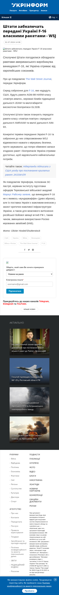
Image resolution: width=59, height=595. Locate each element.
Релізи (33, 506)
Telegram (44, 301)
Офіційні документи (35, 500)
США (6, 238)
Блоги (33, 476)
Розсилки (15, 571)
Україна (16, 238)
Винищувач (35, 238)
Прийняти (29, 591)
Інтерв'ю (34, 463)
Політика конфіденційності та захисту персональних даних (18, 551)
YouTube (21, 304)
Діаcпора (15, 497)
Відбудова (15, 463)
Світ (13, 480)
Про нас (14, 513)
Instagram (8, 304)
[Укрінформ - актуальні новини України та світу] (30, 4)
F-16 (31, 90)
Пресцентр (34, 10)
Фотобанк (23, 10)
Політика (15, 467)
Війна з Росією (10, 243)
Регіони (14, 484)
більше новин (29, 309)
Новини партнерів (35, 490)
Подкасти (35, 454)
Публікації (35, 459)
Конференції (36, 495)
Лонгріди (34, 484)
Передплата (16, 522)
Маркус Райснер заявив (16, 194)
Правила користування (17, 531)
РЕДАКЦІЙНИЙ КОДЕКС (17, 566)
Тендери (15, 537)
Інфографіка (36, 480)
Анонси (44, 10)
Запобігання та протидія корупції (18, 542)
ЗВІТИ (13, 560)
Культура (15, 493)
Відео (32, 472)
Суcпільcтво (16, 488)
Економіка (15, 471)
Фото (32, 467)
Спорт (13, 501)
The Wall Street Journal (38, 79)
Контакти (15, 517)
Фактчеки (15, 476)
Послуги (13, 10)
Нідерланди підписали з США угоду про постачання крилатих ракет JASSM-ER (27, 170)
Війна (25, 238)
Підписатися (15, 291)
